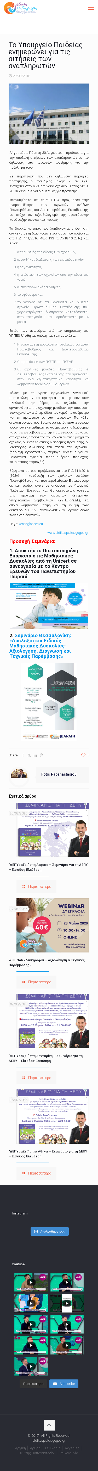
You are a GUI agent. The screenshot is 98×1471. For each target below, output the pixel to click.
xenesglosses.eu (31, 524)
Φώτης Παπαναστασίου (37, 1453)
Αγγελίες (72, 1448)
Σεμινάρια (53, 1448)
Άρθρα (35, 1448)
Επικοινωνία (69, 1453)
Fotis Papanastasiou (59, 774)
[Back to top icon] (49, 1425)
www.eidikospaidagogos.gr (68, 533)
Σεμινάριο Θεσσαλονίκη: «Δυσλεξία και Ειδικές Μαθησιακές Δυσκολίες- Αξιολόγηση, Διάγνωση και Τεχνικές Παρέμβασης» (40, 646)
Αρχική (20, 1448)
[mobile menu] (91, 7)
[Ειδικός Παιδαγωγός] (20, 7)
